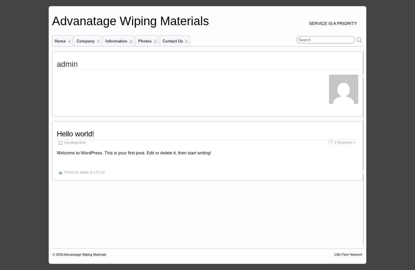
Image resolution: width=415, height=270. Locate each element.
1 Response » (344, 142)
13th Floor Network (348, 254)
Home (60, 41)
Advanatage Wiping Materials (130, 21)
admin (84, 172)
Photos (145, 41)
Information (116, 41)
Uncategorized (75, 142)
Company (85, 41)
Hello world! (75, 134)
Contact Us (173, 41)
